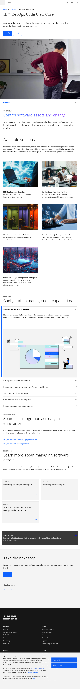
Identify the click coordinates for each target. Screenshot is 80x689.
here (33, 678)
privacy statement (32, 672)
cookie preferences (37, 668)
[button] (72, 2)
